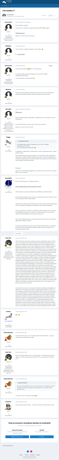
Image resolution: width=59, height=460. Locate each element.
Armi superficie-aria (19, 16)
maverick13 (11, 14)
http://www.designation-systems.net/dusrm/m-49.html (28, 186)
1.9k (9, 345)
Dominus (8, 401)
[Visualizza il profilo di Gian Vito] (8, 243)
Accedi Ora (41, 436)
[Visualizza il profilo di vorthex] (8, 316)
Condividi (43, 15)
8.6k (9, 149)
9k (9, 324)
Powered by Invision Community (29, 457)
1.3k (9, 250)
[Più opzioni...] (55, 22)
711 (9, 58)
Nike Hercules (21, 54)
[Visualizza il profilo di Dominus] (8, 407)
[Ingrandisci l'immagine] (43, 28)
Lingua (21, 454)
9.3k (9, 414)
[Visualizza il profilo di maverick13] (4, 15)
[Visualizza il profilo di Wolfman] (8, 51)
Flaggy (8, 137)
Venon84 (8, 109)
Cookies (38, 454)
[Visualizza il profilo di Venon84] (8, 114)
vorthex (8, 311)
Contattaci (32, 454)
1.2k (9, 121)
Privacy (26, 454)
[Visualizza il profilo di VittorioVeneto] (8, 337)
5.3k (9, 190)
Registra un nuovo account (17, 436)
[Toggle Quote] (17, 141)
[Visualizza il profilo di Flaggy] (8, 142)
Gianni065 (8, 178)
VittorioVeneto (8, 332)
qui (16, 172)
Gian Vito (8, 238)
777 (9, 34)
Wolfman (8, 46)
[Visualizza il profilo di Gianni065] (8, 183)
